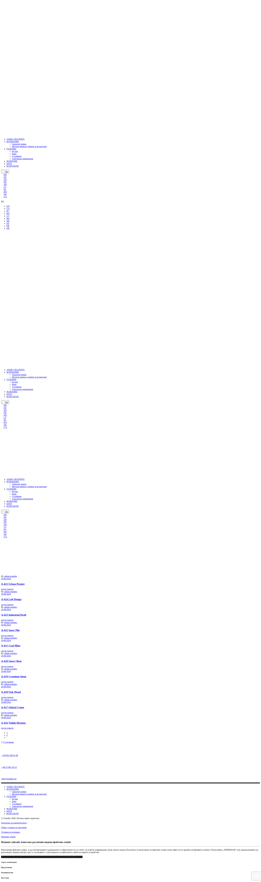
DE (5, 174)
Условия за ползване (10, 832)
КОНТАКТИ (13, 813)
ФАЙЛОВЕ (12, 809)
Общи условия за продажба (14, 827)
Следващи (9, 742)
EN (5, 179)
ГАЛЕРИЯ (11, 796)
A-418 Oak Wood (11, 692)
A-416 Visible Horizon (13, 722)
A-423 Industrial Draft (13, 614)
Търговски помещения (22, 806)
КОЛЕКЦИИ (13, 789)
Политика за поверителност (14, 823)
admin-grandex (10, 607)
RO (5, 192)
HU (5, 184)
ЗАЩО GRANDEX (16, 787)
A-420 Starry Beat (11, 661)
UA (5, 197)
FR (5, 182)
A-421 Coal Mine (10, 645)
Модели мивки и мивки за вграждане (29, 794)
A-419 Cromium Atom (13, 676)
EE (5, 177)
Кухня (15, 799)
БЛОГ (9, 811)
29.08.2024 (6, 594)
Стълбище (16, 804)
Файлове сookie (8, 837)
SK (5, 194)
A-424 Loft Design (11, 599)
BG (6, 172)
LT (4, 187)
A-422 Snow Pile (10, 630)
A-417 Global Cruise (12, 707)
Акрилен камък (19, 791)
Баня (14, 801)
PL (4, 189)
